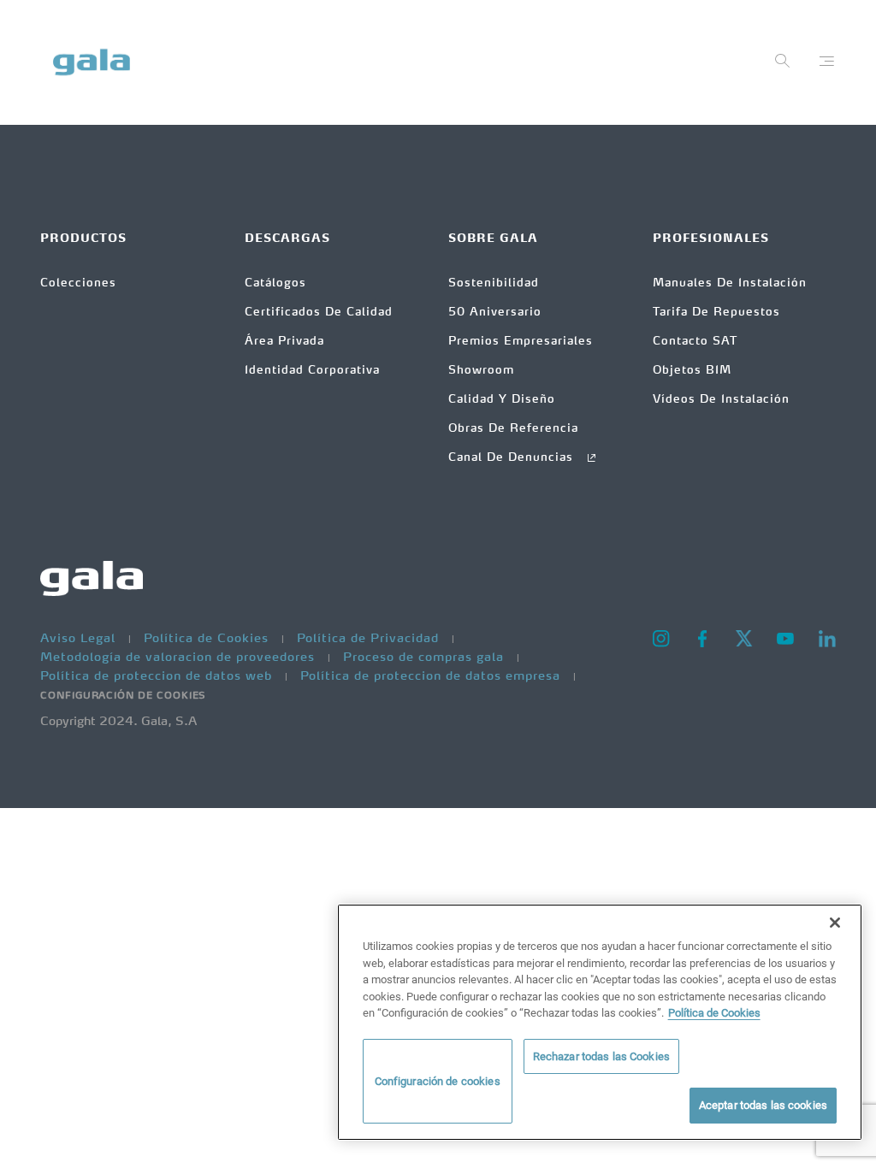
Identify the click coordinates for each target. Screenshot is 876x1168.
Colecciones (78, 283)
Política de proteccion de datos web (158, 676)
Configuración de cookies (123, 696)
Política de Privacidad (370, 639)
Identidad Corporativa (312, 370)
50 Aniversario (495, 312)
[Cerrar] (835, 922)
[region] (599, 1022)
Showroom (481, 370)
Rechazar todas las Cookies (601, 1056)
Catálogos (275, 283)
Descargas (287, 239)
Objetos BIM (692, 370)
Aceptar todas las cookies (763, 1105)
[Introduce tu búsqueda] (783, 65)
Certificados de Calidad (319, 312)
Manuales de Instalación (730, 283)
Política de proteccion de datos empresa (432, 676)
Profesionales (711, 239)
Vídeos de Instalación (721, 399)
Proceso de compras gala (425, 658)
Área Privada (284, 341)
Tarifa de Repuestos (716, 312)
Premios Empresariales (520, 341)
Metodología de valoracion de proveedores (179, 658)
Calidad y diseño (501, 399)
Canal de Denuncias (512, 457)
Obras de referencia (513, 428)
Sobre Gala (493, 239)
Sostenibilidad (493, 283)
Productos (83, 239)
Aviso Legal (80, 639)
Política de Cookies (208, 639)
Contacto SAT (695, 341)
